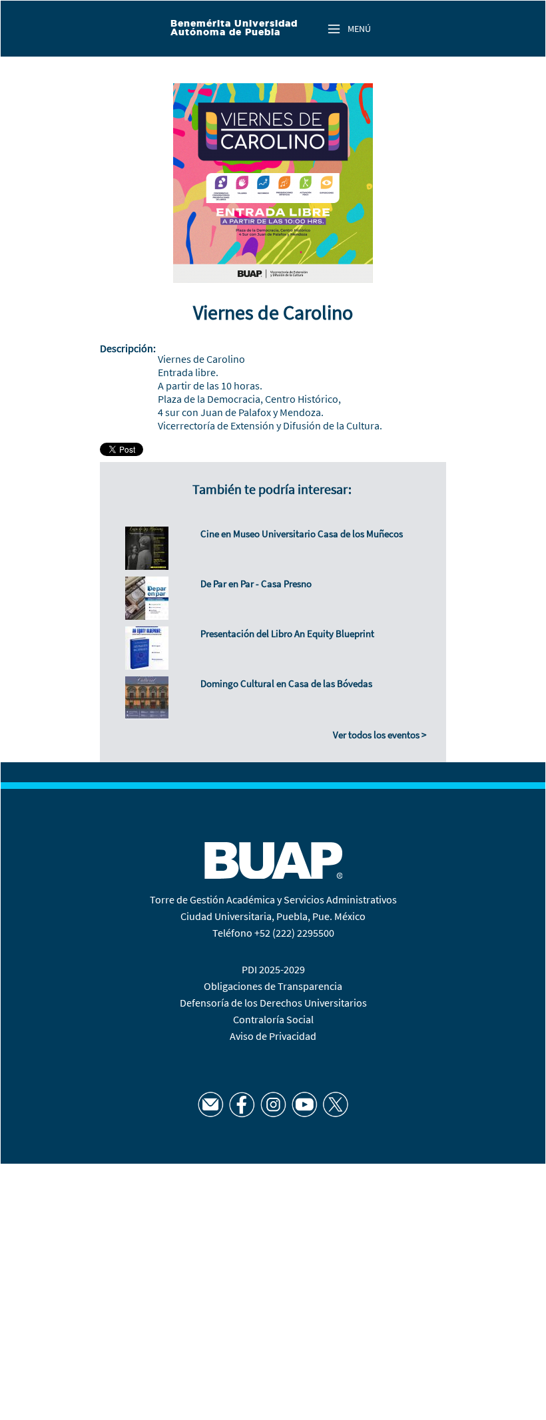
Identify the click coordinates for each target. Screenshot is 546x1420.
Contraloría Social (273, 1019)
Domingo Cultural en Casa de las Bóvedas (286, 683)
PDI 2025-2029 (273, 969)
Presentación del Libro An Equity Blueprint (287, 633)
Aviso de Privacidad (273, 1036)
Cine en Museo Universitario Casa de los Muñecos (301, 533)
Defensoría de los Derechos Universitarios (273, 1002)
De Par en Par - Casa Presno (256, 583)
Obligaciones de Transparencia (273, 986)
